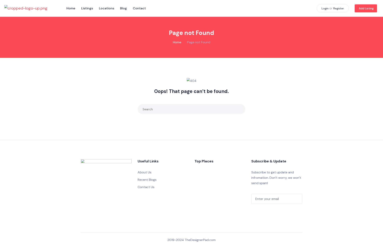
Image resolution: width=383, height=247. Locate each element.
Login (325, 8)
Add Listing (366, 8)
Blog (123, 8)
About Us (144, 172)
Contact (139, 8)
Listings (87, 8)
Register (338, 8)
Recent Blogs (147, 180)
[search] (241, 109)
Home (70, 8)
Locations (106, 8)
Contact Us (146, 187)
